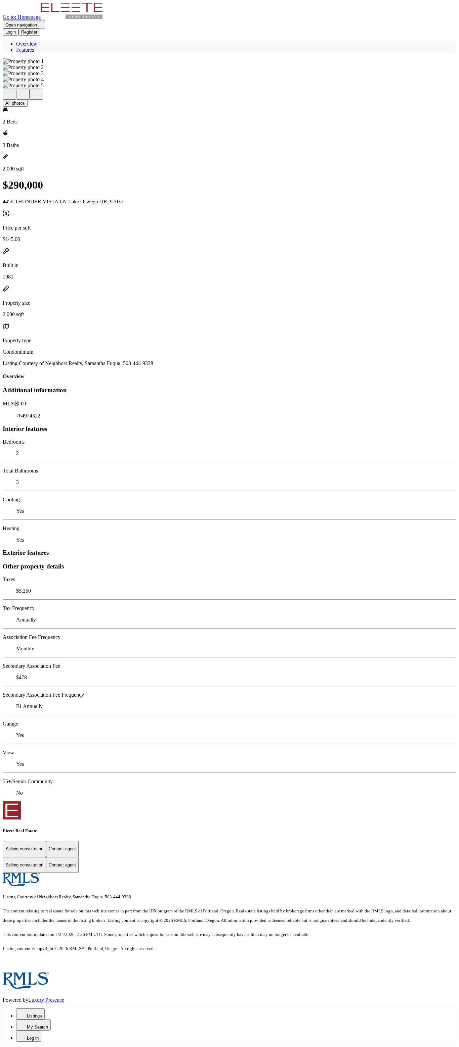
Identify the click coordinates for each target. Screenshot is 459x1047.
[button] (229, 61)
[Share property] (36, 94)
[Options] (9, 94)
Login (10, 32)
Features (25, 50)
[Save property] (23, 94)
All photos (15, 103)
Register (29, 32)
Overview (26, 44)
